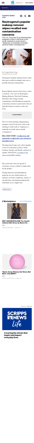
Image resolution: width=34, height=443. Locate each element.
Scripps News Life (8, 16)
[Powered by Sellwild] (29, 306)
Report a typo (6, 189)
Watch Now (29, 2)
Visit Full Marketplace (26, 201)
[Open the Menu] (3, 2)
